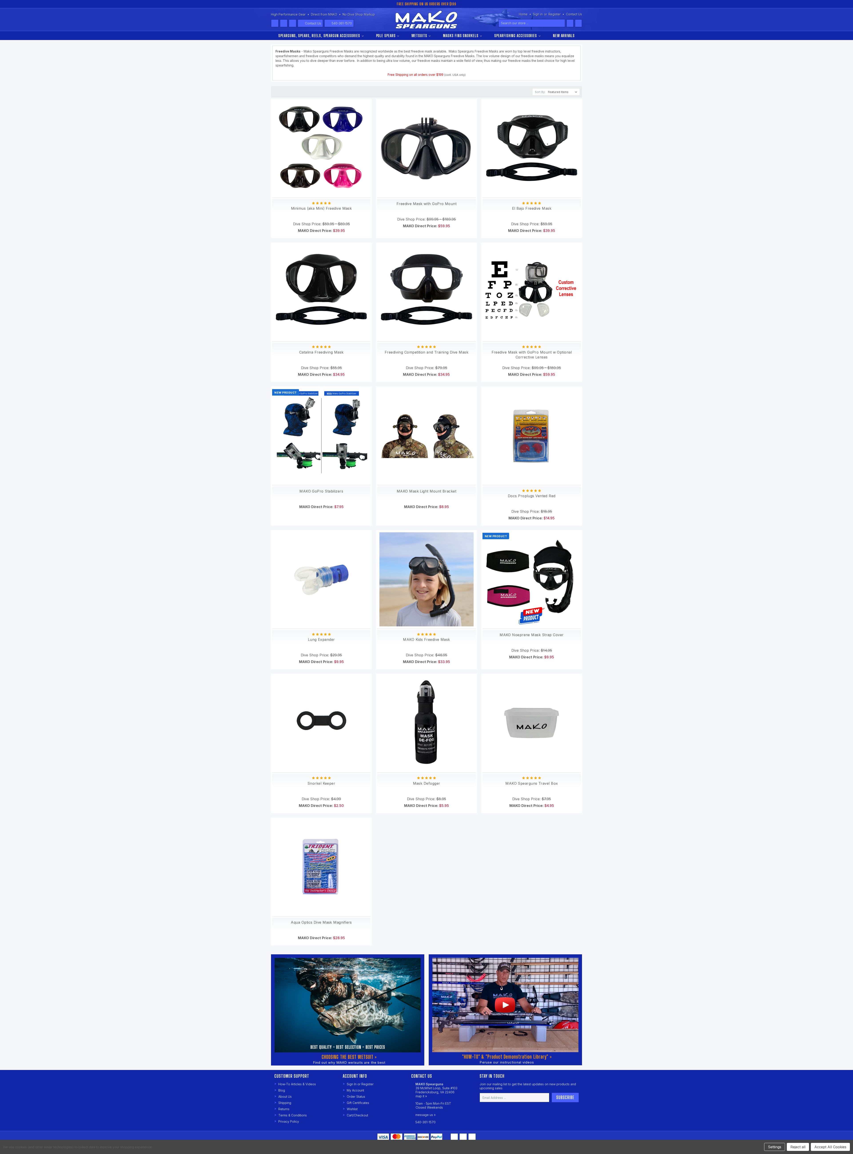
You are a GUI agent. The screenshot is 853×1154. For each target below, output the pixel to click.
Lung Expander (321, 639)
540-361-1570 (342, 23)
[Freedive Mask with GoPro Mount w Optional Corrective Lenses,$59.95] (532, 292)
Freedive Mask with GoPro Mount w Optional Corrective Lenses (532, 354)
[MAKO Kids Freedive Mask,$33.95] (426, 579)
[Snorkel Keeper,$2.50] (321, 723)
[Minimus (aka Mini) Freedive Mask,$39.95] (321, 148)
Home (523, 14)
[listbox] (563, 91)
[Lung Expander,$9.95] (321, 579)
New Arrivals (564, 35)
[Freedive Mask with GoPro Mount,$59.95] (426, 148)
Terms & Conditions (292, 1115)
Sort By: (540, 92)
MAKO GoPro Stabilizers (321, 491)
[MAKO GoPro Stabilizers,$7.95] (321, 436)
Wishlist (352, 1109)
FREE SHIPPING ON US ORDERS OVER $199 (426, 4)
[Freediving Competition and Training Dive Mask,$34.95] (426, 292)
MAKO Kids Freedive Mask (426, 639)
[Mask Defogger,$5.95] (426, 723)
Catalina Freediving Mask (321, 352)
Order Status (356, 1096)
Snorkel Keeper (321, 783)
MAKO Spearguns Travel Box (531, 783)
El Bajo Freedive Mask (531, 208)
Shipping (284, 1103)
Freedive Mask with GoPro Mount (427, 203)
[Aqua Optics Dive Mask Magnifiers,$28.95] (321, 867)
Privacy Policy (288, 1121)
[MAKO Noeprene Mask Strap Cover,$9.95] (532, 579)
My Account (355, 1090)
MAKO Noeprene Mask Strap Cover (532, 635)
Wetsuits (419, 35)
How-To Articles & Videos (297, 1084)
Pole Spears (386, 35)
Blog (281, 1090)
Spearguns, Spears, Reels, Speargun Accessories (319, 35)
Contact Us (313, 23)
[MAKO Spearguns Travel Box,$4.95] (532, 723)
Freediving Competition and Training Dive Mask (426, 352)
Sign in (538, 14)
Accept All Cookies (830, 1147)
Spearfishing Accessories (516, 35)
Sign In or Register (360, 1084)
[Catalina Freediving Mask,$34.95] (321, 292)
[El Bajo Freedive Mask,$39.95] (532, 148)
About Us (285, 1096)
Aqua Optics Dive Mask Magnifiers (321, 922)
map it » (421, 1096)
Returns (283, 1109)
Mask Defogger (426, 783)
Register (554, 14)
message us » (425, 1115)
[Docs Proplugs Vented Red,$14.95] (532, 436)
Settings (774, 1147)
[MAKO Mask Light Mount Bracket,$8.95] (426, 436)
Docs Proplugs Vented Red (532, 496)
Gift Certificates (358, 1103)
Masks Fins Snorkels (461, 35)
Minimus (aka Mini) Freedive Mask (321, 208)
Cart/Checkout (357, 1115)
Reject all (797, 1147)
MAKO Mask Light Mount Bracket (426, 491)
